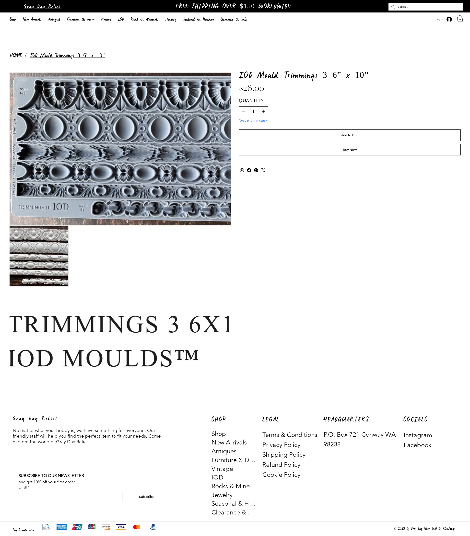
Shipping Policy (284, 454)
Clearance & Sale (234, 512)
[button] (460, 18)
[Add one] (263, 111)
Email (24, 487)
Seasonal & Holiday (234, 503)
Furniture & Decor (234, 460)
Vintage (222, 469)
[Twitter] (263, 170)
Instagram (418, 435)
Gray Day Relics (42, 6)
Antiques (224, 451)
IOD (217, 477)
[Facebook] (249, 170)
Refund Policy (281, 464)
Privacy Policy (281, 445)
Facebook (418, 445)
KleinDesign (449, 528)
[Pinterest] (256, 170)
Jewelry (222, 495)
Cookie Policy (281, 474)
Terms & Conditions (289, 435)
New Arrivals (229, 442)
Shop (219, 434)
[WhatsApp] (242, 170)
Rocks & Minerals (234, 486)
